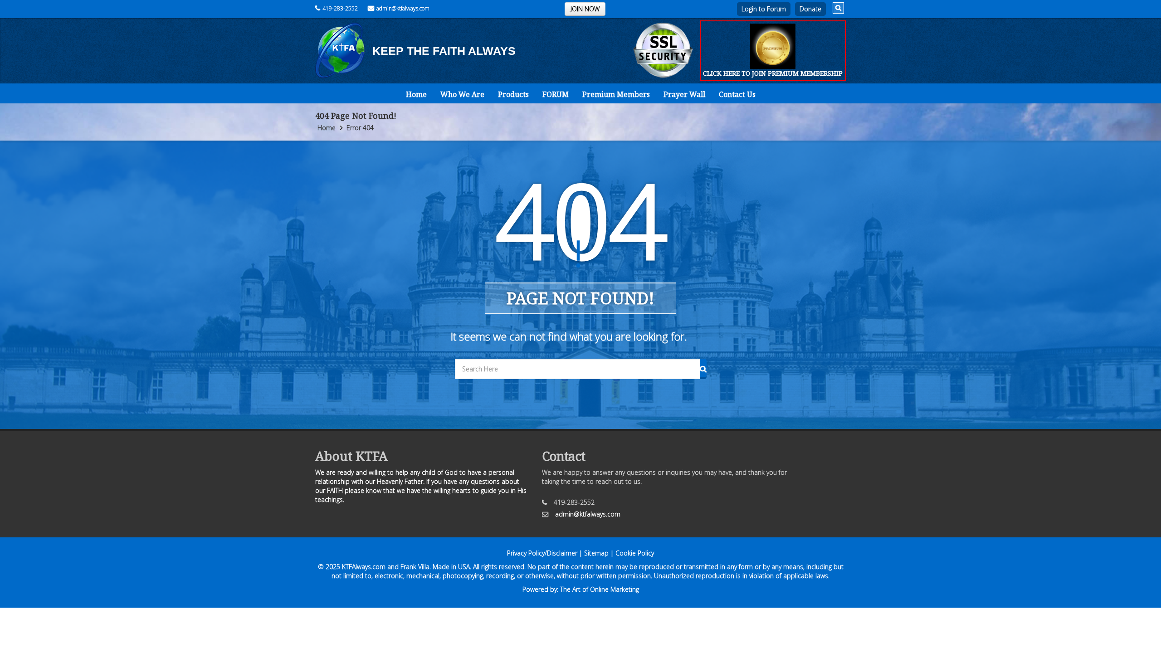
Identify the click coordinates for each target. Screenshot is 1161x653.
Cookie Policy (634, 553)
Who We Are (462, 94)
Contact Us (737, 94)
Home (416, 94)
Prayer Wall (684, 94)
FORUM (555, 94)
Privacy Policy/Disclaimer (542, 553)
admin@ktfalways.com (402, 8)
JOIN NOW (585, 9)
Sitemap (596, 553)
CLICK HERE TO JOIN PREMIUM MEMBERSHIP (773, 73)
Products (513, 94)
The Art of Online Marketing (599, 589)
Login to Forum (763, 9)
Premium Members (616, 94)
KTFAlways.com (363, 566)
